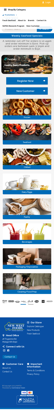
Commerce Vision (18, 370)
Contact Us (10, 339)
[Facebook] (8, 333)
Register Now (25, 63)
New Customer (25, 73)
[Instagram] (4, 333)
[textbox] (19, 29)
